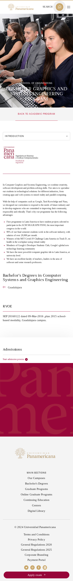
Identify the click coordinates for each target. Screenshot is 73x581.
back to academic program (36, 113)
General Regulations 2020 (36, 544)
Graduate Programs (36, 488)
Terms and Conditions (37, 534)
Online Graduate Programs (36, 494)
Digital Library (36, 510)
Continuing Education (37, 499)
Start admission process (13, 359)
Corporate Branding (36, 554)
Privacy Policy (36, 539)
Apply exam (35, 574)
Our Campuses (36, 478)
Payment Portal (36, 559)
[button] (68, 7)
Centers (36, 505)
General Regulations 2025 (36, 549)
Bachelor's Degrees (36, 483)
